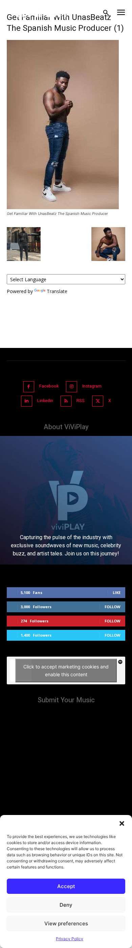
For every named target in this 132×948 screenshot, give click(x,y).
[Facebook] (29, 386)
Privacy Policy (69, 938)
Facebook (49, 386)
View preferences (66, 923)
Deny (66, 905)
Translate (57, 291)
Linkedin (45, 401)
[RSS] (66, 401)
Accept (66, 886)
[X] (97, 401)
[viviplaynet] (41, 12)
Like (116, 592)
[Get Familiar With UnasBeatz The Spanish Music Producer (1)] (63, 207)
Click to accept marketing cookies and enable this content (66, 670)
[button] (121, 823)
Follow (112, 606)
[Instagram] (71, 386)
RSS (80, 401)
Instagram (92, 386)
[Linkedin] (26, 401)
